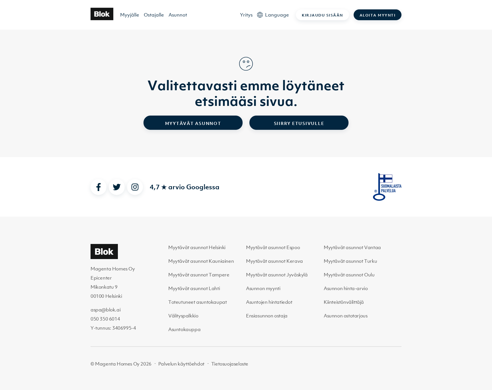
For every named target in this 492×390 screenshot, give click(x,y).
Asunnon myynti (263, 288)
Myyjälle (129, 15)
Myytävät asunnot (193, 123)
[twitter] (117, 187)
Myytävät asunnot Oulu (349, 275)
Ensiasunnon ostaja (267, 316)
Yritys (246, 15)
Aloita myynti (378, 15)
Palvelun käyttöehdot (181, 364)
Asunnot (178, 15)
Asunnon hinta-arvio (346, 288)
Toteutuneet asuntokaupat (197, 302)
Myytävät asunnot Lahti (194, 288)
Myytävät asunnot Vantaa (352, 247)
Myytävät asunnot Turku (350, 261)
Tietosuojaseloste (229, 364)
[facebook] (98, 187)
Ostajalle (154, 15)
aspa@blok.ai (105, 310)
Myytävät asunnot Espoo (273, 247)
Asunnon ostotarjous (345, 316)
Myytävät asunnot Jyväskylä (277, 275)
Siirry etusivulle (299, 123)
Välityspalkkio (183, 316)
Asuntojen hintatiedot (269, 302)
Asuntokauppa (184, 329)
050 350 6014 (105, 319)
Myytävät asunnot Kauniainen (201, 261)
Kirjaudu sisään (322, 15)
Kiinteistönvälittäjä (344, 302)
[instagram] (135, 187)
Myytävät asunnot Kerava (274, 261)
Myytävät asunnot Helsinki (197, 247)
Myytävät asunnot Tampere (198, 275)
